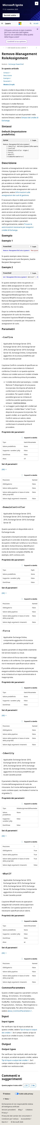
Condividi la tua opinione (16, 41)
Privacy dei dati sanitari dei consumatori (16, 1116)
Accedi (36, 23)
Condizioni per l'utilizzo (10, 1119)
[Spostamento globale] (2, 23)
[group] (20, 150)
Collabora (29, 1110)
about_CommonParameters (19, 1011)
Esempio (6, 78)
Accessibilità (25, 1119)
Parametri (6, 81)
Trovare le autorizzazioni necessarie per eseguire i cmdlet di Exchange (18, 227)
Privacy (4, 1113)
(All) (3, 469)
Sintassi (6, 73)
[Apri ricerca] (30, 23)
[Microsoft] (20, 23)
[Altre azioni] (36, 47)
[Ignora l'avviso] (36, 3)
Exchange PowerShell (16, 64)
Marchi (4, 1122)
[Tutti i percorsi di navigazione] (3, 47)
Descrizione (7, 75)
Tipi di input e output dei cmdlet (14, 1060)
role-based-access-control (16, 48)
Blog (19, 1110)
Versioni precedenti (9, 1110)
